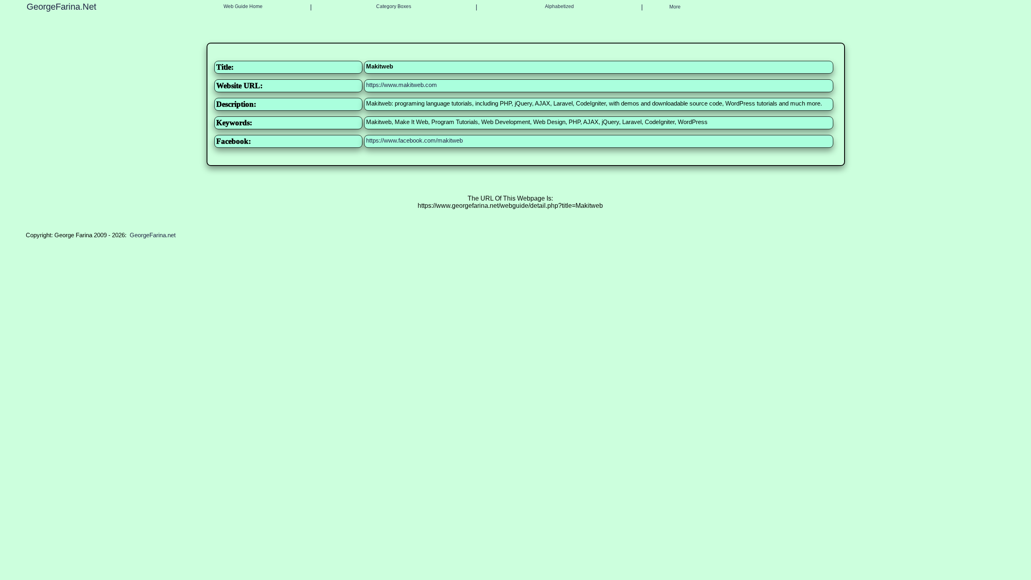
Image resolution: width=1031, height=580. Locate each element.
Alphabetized (559, 6)
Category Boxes (393, 6)
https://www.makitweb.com (401, 84)
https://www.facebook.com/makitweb (414, 140)
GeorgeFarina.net (153, 235)
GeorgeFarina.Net (61, 7)
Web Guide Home (243, 6)
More (675, 7)
